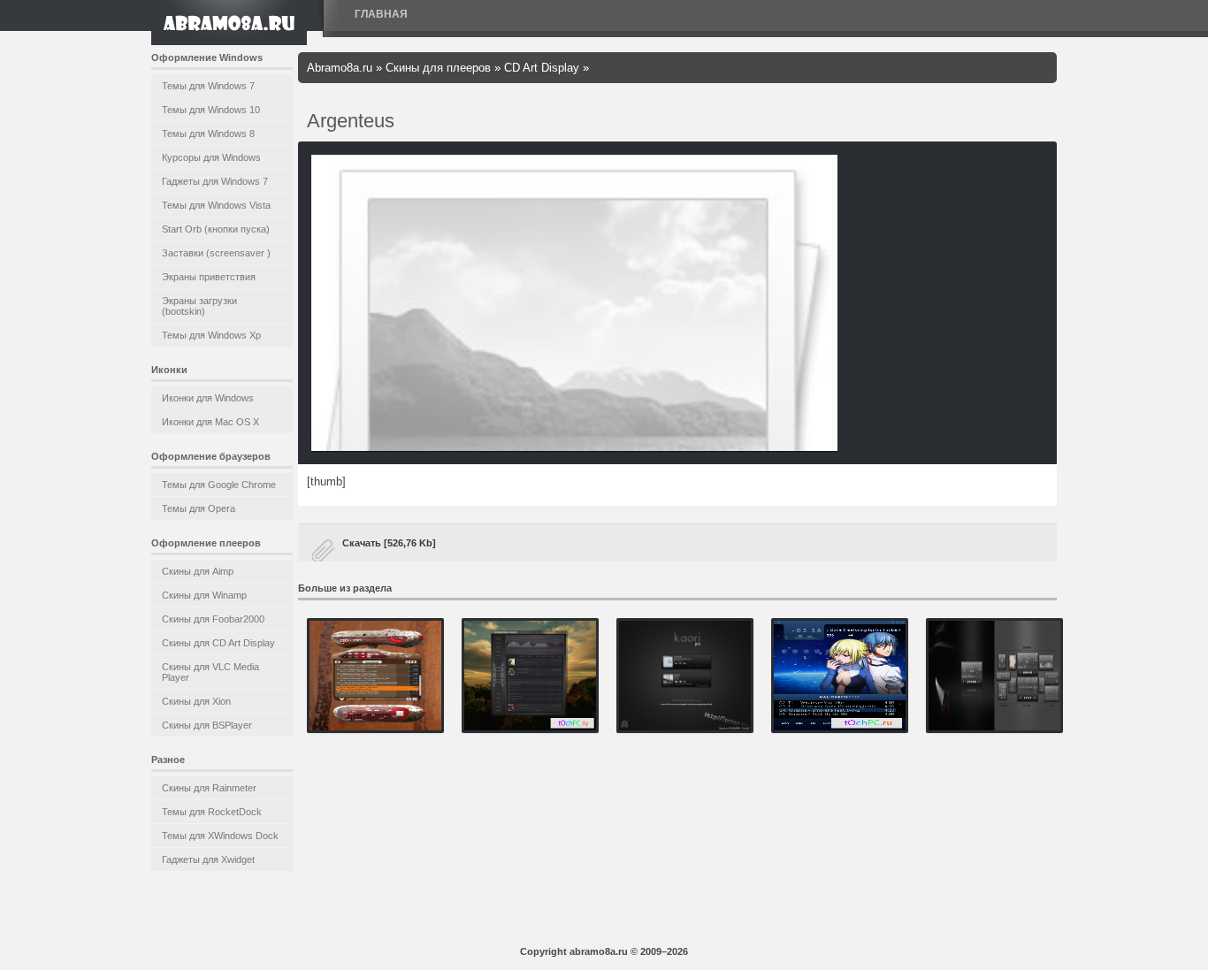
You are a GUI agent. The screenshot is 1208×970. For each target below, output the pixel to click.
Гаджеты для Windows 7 (215, 181)
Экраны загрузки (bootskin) (199, 306)
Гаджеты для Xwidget (208, 859)
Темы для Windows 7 (208, 85)
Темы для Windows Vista (216, 205)
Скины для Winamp (204, 595)
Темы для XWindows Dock (220, 835)
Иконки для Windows (208, 398)
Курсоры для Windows (211, 157)
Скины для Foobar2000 (213, 619)
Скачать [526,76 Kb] (389, 543)
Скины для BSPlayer (207, 725)
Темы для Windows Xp (211, 335)
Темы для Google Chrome (219, 484)
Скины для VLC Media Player (210, 672)
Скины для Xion (196, 701)
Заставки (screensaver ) (216, 253)
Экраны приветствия (209, 276)
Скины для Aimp (197, 571)
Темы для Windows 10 (211, 109)
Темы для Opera (198, 508)
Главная (381, 14)
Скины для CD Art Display (218, 643)
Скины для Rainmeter (209, 788)
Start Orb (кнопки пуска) (216, 229)
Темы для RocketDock (212, 811)
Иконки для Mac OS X (210, 421)
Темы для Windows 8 (208, 133)
